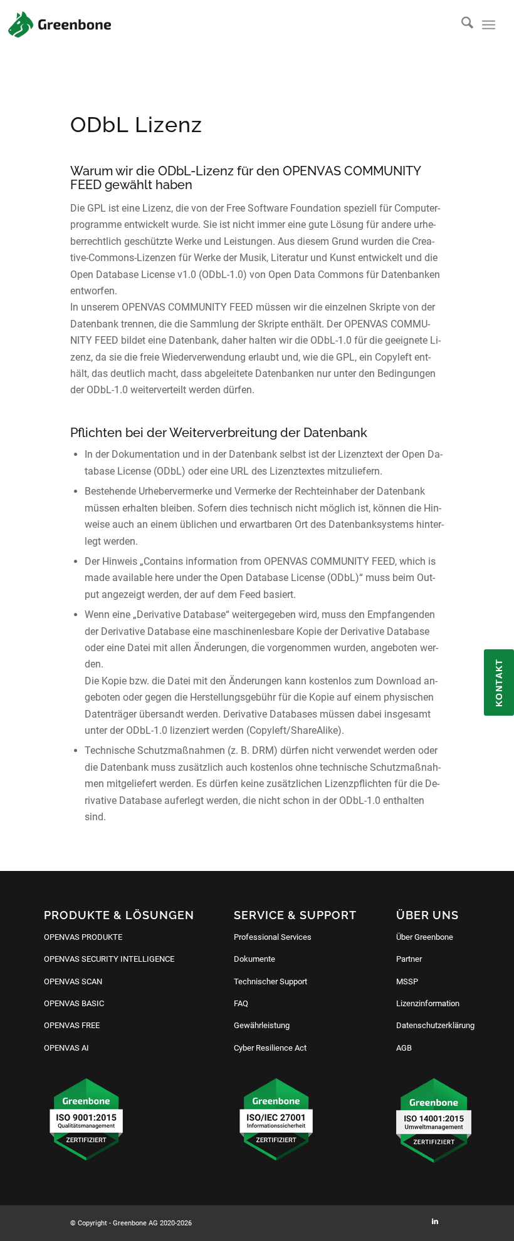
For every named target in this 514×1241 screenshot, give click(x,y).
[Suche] (461, 25)
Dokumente (254, 959)
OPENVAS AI (66, 1048)
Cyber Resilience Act (270, 1048)
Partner (409, 959)
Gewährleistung (262, 1025)
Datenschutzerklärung (435, 1025)
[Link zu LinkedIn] (435, 1221)
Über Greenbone (424, 937)
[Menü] (488, 25)
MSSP (407, 981)
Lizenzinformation (427, 1003)
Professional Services (273, 937)
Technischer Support (270, 981)
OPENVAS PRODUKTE (83, 937)
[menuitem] (461, 25)
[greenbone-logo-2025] (59, 24)
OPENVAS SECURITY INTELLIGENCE (109, 959)
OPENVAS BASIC (74, 1003)
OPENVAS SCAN (73, 981)
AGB (404, 1048)
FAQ (241, 1003)
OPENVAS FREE (72, 1025)
